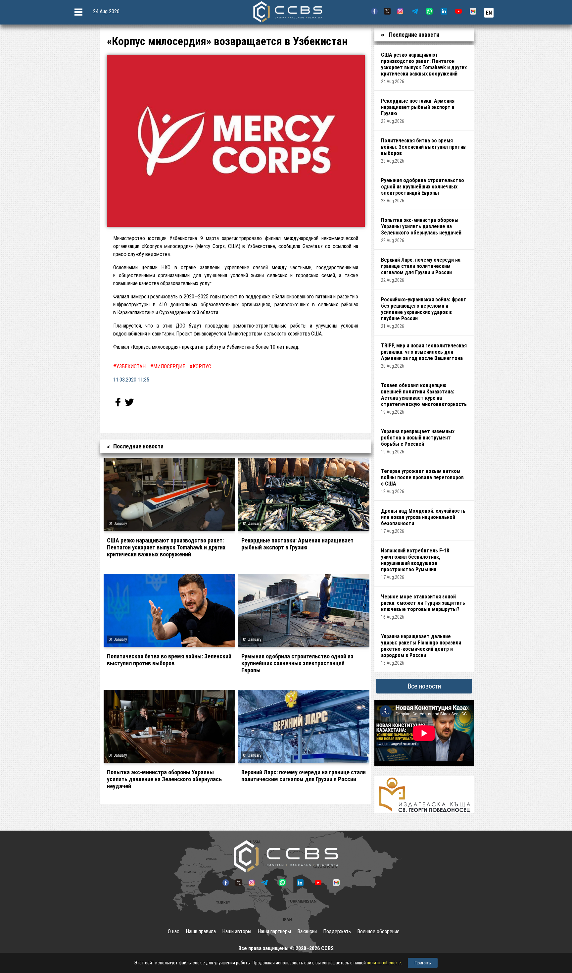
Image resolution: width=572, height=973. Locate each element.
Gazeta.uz (313, 246)
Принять (422, 962)
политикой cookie (384, 962)
